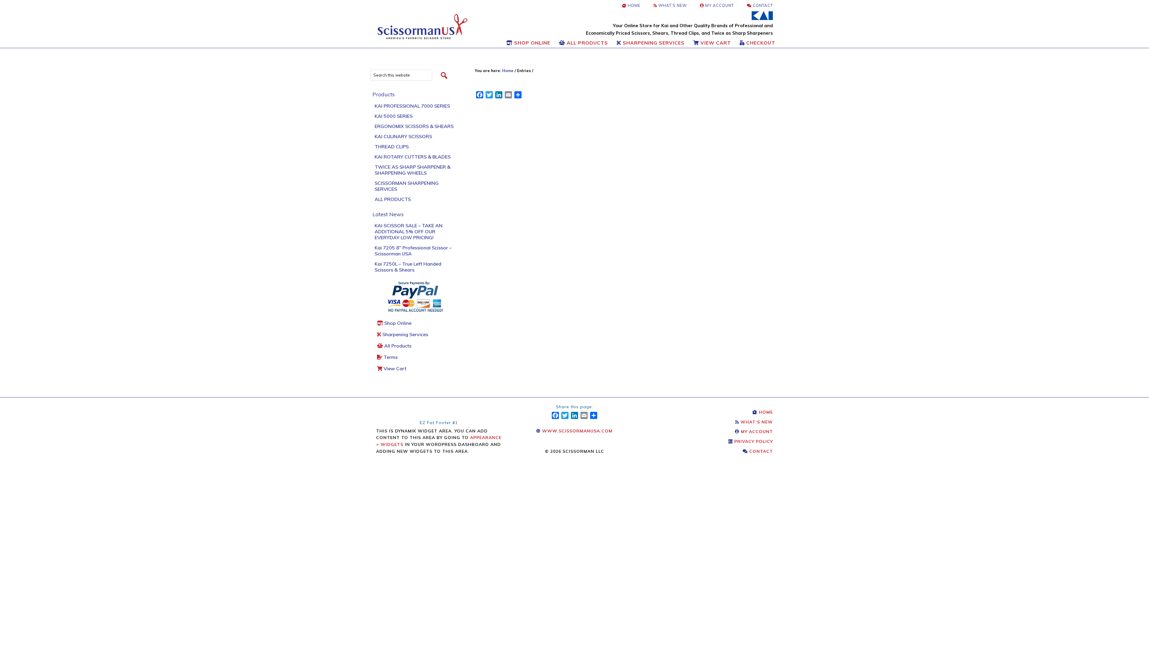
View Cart (394, 368)
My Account (756, 431)
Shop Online (397, 323)
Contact (760, 451)
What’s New (756, 422)
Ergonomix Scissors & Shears (414, 126)
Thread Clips (392, 147)
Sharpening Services (404, 334)
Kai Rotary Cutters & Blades (413, 157)
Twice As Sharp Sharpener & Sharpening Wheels (412, 170)
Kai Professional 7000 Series (412, 106)
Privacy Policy (753, 441)
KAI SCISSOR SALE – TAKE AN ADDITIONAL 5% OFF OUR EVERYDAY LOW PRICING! (409, 231)
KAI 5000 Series (394, 116)
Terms (390, 357)
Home (765, 412)
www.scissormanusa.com (577, 431)
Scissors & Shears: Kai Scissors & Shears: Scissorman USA (422, 26)
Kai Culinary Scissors (403, 136)
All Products (393, 199)
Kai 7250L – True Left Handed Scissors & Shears (408, 267)
